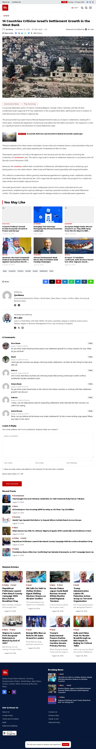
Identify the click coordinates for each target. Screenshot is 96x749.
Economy (37, 224)
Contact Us (16, 2)
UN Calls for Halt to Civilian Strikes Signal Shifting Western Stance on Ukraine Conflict (36, 593)
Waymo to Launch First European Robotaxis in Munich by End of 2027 (11, 638)
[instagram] (93, 2)
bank (5, 271)
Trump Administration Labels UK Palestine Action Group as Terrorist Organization (83, 594)
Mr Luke (91, 29)
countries (18, 166)
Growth (28, 271)
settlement (19, 157)
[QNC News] (5, 8)
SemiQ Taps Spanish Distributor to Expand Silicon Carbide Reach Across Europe (46, 520)
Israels (35, 271)
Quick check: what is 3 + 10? (12, 474)
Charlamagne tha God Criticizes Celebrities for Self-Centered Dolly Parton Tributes (48, 499)
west (51, 271)
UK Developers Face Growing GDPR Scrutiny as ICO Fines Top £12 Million (43, 509)
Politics (5, 224)
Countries (12, 271)
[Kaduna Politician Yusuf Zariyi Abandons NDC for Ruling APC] (52, 700)
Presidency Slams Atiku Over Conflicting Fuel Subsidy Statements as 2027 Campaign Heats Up (53, 552)
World (67, 255)
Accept (65, 744)
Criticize (20, 271)
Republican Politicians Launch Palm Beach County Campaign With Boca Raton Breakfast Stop (52, 541)
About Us (5, 2)
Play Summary (30, 104)
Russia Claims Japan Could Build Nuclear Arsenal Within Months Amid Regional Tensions (59, 594)
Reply (90, 343)
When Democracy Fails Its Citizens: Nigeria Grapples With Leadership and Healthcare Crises (51, 531)
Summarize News (11, 104)
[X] (90, 2)
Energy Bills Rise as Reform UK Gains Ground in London (36, 635)
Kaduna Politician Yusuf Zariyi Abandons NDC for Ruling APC (74, 701)
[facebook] (87, 2)
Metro (5, 255)
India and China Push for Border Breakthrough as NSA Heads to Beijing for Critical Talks (83, 639)
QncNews (9, 29)
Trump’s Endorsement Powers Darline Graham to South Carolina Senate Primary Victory (58, 639)
